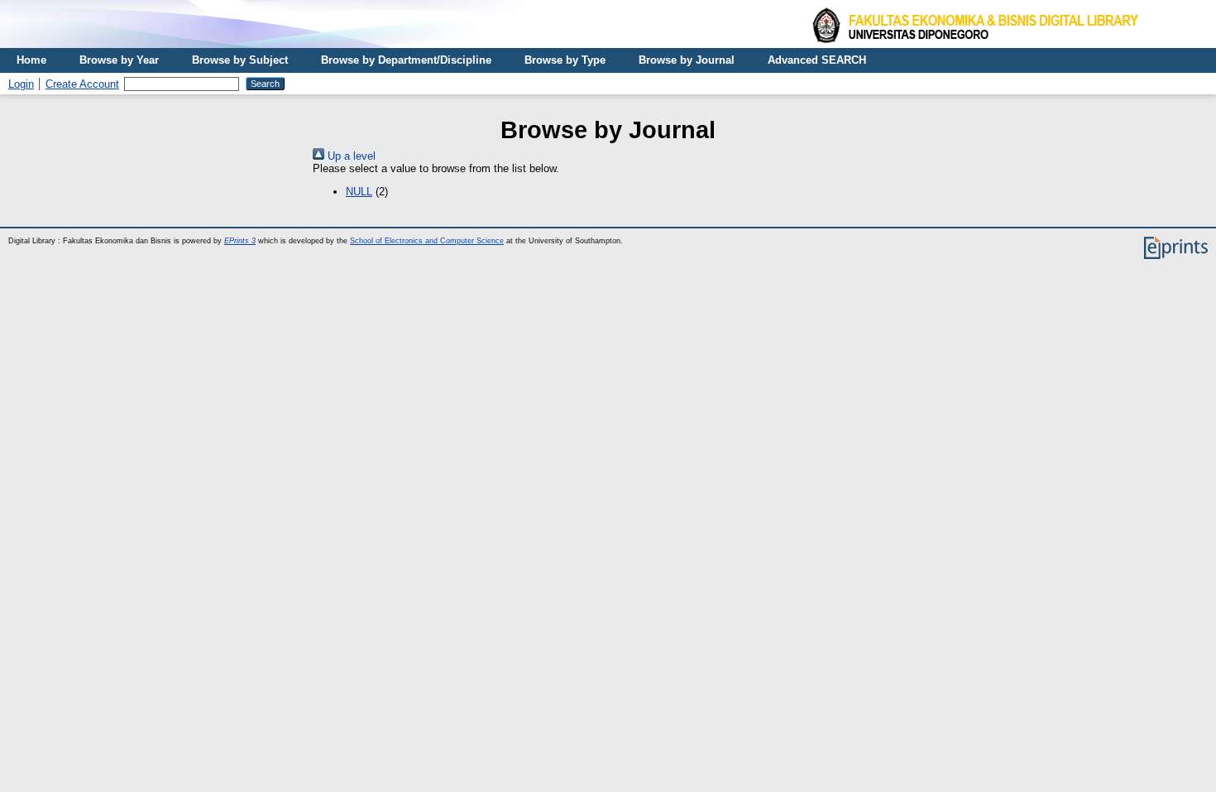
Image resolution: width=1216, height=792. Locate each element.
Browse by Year (119, 60)
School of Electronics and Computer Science (427, 241)
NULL (359, 191)
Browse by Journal (687, 60)
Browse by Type (565, 60)
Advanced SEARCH (817, 60)
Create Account (82, 84)
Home (31, 60)
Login (21, 84)
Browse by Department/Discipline (406, 60)
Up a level (350, 156)
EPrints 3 (240, 241)
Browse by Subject (240, 60)
